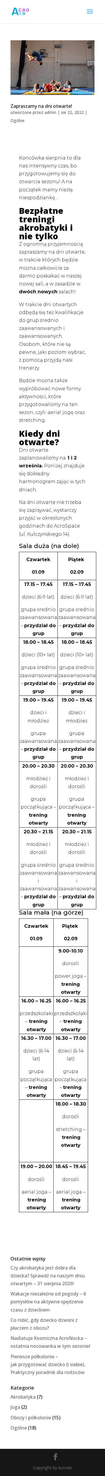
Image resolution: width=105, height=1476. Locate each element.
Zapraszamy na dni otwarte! (41, 106)
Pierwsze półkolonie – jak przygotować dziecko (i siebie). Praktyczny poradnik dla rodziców (47, 1364)
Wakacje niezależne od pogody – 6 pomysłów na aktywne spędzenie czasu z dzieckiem (48, 1302)
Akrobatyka (23, 1397)
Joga (15, 1407)
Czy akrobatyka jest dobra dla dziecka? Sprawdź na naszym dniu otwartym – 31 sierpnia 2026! (47, 1276)
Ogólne (17, 120)
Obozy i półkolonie (30, 1417)
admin (50, 112)
